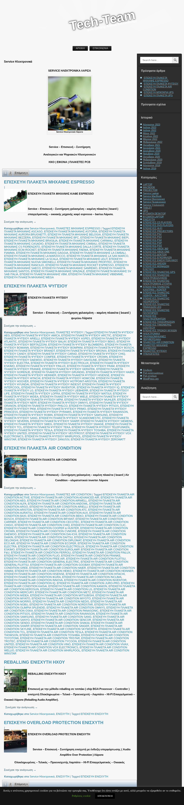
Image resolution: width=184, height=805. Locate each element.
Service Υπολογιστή (153, 205)
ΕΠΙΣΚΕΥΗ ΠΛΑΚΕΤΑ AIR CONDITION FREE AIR (34, 558)
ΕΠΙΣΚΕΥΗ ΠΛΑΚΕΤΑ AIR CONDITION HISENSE (34, 573)
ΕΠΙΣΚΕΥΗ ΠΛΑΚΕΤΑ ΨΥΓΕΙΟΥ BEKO (91, 341)
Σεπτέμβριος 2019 (152, 162)
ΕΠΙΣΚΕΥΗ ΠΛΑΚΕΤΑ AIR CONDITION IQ (29, 583)
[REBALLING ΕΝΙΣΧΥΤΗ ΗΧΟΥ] (16, 691)
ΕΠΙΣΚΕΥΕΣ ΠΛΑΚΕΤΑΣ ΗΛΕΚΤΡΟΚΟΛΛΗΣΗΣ (156, 276)
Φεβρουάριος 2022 (152, 142)
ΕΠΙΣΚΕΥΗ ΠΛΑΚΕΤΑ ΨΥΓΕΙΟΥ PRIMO (61, 408)
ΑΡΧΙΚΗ (80, 48)
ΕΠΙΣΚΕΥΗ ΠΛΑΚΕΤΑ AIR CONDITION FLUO (32, 555)
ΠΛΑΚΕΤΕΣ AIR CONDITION (73, 494)
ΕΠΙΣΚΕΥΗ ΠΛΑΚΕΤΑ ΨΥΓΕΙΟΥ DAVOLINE (70, 359)
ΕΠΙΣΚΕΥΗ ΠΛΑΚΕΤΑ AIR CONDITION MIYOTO (61, 598)
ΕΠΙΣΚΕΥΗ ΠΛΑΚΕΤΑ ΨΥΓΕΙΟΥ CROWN (82, 356)
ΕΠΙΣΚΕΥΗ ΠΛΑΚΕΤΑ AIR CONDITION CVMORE (46, 531)
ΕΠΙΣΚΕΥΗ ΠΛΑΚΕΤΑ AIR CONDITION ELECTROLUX (51, 546)
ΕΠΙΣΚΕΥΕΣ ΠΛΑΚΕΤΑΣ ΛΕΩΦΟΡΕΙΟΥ (156, 300)
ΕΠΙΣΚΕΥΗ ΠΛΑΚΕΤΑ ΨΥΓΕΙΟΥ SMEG (28, 424)
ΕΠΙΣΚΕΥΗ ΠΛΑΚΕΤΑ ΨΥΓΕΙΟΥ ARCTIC (86, 335)
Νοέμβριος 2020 (151, 153)
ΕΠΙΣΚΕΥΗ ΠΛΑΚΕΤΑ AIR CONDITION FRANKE (90, 555)
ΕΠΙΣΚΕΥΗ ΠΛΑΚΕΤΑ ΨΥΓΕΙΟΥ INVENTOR (48, 387)
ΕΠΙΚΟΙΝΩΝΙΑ (100, 48)
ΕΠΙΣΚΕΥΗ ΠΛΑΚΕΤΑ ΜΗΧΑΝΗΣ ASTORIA (70, 231)
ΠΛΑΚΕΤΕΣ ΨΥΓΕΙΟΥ (69, 332)
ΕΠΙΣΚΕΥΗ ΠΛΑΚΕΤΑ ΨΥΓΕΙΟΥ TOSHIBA (80, 430)
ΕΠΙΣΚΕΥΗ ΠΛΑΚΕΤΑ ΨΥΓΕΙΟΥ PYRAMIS (45, 411)
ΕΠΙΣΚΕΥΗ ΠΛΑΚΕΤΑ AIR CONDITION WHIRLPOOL (48, 650)
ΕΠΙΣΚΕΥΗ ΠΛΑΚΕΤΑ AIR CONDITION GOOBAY (60, 564)
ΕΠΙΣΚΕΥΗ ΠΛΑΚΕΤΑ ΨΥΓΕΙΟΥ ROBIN (28, 414)
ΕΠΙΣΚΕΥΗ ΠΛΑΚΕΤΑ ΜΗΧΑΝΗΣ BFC (55, 237)
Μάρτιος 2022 (150, 139)
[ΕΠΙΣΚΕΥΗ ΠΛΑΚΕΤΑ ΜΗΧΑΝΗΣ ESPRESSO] (16, 211)
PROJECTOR (150, 190)
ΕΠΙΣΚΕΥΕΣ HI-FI (152, 228)
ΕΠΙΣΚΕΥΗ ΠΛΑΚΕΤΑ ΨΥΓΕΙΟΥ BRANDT (29, 350)
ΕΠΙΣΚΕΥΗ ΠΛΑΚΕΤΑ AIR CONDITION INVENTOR (95, 580)
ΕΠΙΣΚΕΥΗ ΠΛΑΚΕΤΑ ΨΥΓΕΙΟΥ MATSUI (86, 393)
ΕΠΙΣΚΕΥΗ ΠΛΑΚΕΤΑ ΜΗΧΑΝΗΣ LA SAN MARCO (97, 255)
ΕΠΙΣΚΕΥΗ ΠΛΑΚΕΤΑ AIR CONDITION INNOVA (33, 580)
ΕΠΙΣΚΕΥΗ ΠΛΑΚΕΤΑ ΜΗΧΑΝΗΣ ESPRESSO (49, 182)
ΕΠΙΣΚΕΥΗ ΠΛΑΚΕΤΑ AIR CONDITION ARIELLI (58, 506)
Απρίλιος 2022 (150, 136)
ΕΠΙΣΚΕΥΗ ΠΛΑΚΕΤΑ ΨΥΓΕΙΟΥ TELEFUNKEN (100, 427)
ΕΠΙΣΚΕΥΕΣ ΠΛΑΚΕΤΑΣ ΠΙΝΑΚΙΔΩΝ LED (156, 306)
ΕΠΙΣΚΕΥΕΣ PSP (152, 243)
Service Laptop (151, 193)
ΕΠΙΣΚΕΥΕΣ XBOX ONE (156, 251)
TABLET (147, 208)
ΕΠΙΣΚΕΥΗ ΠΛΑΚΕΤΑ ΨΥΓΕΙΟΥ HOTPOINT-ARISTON (63, 381)
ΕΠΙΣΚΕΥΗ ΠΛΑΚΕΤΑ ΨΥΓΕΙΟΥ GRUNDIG (58, 372)
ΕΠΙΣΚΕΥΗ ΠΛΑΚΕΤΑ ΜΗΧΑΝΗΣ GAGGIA (42, 252)
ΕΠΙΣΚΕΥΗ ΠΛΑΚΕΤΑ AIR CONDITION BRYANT (44, 518)
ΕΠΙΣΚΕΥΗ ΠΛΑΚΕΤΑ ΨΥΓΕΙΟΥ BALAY (42, 341)
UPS (145, 210)
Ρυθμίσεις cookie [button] (81, 795)
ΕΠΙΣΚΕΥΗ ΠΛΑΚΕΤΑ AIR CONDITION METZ (63, 592)
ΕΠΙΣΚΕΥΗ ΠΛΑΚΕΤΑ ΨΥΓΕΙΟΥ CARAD (52, 353)
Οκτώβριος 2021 (151, 145)
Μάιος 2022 (149, 133)
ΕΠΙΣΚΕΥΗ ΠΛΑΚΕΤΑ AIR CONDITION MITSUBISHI (62, 595)
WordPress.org (150, 378)
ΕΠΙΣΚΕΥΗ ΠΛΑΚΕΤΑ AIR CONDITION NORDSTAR (61, 604)
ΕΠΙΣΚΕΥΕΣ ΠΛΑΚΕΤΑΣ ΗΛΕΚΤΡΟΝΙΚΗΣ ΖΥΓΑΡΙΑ (157, 282)
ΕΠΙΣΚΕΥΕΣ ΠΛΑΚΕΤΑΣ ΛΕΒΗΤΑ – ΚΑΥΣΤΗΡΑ (156, 294)
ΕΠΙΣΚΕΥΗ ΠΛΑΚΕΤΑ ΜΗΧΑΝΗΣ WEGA (29, 277)
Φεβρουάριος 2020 (152, 159)
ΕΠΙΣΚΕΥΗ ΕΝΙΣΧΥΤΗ (94, 713)
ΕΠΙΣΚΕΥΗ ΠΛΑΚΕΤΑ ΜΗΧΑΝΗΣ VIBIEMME (95, 274)
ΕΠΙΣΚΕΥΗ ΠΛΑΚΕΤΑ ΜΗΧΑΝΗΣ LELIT (83, 258)
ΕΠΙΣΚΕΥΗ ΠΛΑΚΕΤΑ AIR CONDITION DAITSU (44, 537)
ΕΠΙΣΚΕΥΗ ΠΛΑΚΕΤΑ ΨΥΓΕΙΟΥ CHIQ (101, 353)
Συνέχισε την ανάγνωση (20, 221)
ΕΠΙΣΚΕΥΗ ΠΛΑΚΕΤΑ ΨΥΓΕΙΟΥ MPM (40, 399)
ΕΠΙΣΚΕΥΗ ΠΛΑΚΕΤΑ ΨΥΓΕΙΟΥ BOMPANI (56, 347)
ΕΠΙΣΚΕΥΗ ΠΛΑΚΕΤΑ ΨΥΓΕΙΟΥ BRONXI (81, 350)
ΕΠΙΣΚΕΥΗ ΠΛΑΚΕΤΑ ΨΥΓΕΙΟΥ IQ (98, 387)
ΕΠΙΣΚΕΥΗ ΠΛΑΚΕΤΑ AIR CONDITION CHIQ (42, 525)
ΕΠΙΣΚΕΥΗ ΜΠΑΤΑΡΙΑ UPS (159, 92)
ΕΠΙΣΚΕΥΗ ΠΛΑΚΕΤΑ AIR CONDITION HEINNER (103, 570)
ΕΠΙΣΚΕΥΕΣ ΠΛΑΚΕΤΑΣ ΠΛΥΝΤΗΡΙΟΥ (156, 311)
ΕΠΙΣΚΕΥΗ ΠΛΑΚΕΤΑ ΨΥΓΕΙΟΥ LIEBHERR (61, 390)
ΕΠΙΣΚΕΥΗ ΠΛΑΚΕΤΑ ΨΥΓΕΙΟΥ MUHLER (90, 399)
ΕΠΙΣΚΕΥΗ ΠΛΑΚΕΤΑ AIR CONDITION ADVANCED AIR (65, 497)
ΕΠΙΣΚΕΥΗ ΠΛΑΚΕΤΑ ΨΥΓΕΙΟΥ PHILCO (43, 405)
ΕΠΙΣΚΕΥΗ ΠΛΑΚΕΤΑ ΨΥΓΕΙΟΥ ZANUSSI (43, 439)
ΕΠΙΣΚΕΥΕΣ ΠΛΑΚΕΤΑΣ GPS (159, 272)
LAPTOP (147, 184)
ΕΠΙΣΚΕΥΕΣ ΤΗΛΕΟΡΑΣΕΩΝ (159, 322)
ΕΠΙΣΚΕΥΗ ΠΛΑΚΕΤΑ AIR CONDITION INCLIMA (91, 577)
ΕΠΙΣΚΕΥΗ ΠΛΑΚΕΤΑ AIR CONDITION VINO (43, 644)
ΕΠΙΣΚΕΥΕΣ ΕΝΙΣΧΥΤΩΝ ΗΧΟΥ (160, 260)
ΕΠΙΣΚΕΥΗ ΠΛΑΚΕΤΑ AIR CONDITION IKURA (32, 577)
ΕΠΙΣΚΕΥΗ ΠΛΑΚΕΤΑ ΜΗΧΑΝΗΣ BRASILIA (31, 240)
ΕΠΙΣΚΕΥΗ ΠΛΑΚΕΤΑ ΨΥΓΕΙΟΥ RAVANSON (100, 411)
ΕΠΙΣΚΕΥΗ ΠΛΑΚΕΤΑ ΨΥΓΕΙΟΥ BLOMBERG (76, 344)
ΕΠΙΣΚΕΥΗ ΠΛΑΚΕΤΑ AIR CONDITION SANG (63, 616)
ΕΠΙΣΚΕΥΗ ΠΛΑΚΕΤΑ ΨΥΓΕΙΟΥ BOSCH (109, 347)
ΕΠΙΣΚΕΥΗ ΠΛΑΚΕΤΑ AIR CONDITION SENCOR (61, 619)
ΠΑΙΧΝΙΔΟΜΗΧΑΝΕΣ (154, 336)
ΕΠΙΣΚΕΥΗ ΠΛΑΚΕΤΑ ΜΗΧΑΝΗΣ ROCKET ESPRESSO (79, 265)
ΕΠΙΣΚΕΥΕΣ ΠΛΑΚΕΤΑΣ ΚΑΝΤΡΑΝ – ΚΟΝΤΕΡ (156, 288)
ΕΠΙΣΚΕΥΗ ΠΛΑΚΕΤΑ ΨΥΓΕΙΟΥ (35, 286)
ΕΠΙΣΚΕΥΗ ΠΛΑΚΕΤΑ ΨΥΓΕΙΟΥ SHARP (54, 421)
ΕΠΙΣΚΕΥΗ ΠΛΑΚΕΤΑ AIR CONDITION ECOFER (46, 543)
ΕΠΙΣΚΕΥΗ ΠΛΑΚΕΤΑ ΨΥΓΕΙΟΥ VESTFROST (56, 433)
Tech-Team (102, 20)
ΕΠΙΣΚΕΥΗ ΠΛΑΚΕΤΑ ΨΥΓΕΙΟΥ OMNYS (63, 402)
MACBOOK (149, 187)
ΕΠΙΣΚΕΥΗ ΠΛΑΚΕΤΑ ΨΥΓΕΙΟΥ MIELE (64, 396)
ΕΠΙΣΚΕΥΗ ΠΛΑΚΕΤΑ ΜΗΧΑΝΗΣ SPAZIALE (58, 271)
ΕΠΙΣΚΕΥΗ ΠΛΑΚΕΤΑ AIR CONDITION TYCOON (47, 641)
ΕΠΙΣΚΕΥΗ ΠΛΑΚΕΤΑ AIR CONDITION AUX (61, 512)
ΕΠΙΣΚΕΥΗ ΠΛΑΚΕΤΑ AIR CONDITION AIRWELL (57, 500)
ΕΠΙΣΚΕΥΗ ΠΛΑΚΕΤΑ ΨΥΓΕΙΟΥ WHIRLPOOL (53, 436)
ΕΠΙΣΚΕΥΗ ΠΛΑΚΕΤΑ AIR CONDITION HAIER (57, 567)
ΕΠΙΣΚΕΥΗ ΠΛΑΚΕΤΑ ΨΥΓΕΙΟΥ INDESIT (56, 384)
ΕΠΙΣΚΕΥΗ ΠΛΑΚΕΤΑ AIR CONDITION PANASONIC (66, 610)
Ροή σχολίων (150, 376)
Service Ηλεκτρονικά (42, 228)
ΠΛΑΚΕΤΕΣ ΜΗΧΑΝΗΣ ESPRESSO (78, 228)
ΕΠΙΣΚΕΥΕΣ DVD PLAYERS (158, 225)
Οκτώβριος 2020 (151, 156)
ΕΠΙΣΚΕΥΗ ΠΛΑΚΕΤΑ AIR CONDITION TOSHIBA (50, 635)
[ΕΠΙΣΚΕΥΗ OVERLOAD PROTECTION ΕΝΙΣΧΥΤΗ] (16, 752)
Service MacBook (152, 196)
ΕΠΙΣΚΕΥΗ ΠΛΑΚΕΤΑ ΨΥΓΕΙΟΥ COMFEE (30, 356)
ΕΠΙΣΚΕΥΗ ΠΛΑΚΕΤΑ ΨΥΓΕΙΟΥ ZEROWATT (98, 439)
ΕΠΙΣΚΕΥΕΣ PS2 (152, 234)
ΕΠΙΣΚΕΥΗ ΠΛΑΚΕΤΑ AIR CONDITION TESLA (55, 632)
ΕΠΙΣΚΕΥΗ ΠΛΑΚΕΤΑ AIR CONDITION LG (66, 589)
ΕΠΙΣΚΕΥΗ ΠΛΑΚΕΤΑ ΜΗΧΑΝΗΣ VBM (43, 274)
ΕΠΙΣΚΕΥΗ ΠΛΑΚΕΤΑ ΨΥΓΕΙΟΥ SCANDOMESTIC (70, 417)
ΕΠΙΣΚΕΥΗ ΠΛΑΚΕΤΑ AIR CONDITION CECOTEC (48, 521)
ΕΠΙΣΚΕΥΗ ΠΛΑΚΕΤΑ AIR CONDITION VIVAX (100, 644)
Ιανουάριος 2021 (151, 148)
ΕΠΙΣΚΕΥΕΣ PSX (152, 245)
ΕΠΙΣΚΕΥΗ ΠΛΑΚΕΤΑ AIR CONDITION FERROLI (41, 552)
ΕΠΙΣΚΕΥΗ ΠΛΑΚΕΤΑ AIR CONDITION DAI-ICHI (47, 534)
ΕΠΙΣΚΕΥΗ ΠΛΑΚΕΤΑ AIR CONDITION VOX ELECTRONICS (41, 647)
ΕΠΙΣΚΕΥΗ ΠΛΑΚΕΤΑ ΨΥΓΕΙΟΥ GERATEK (68, 369)
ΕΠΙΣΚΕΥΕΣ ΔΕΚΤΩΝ (155, 254)
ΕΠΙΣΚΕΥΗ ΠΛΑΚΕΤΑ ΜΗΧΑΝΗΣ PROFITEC (84, 262)
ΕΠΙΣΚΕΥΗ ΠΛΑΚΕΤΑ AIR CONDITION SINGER (60, 625)
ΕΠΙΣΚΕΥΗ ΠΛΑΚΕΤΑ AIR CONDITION (42, 448)
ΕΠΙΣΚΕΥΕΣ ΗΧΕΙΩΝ (154, 263)
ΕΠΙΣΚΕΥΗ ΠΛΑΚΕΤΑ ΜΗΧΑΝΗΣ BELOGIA (74, 234)
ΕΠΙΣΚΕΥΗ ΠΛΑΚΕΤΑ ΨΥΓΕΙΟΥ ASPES (65, 338)
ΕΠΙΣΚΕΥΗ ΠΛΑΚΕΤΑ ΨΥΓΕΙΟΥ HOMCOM (68, 378)
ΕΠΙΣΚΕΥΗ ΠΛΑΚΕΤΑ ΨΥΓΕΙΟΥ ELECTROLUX (60, 362)
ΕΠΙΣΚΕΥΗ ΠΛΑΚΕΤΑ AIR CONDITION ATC (60, 509)
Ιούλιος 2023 (149, 127)
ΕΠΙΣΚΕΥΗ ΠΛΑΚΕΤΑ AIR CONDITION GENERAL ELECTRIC (41, 561)
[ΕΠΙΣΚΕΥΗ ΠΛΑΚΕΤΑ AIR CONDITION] (16, 477)
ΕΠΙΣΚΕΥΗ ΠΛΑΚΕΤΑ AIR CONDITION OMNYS (76, 607)
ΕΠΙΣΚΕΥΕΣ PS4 (152, 240)
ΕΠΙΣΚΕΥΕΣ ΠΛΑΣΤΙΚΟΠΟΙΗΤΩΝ (154, 317)
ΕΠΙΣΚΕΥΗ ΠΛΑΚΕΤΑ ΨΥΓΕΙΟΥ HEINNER (30, 375)
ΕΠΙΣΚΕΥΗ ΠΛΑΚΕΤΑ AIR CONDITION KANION (77, 586)
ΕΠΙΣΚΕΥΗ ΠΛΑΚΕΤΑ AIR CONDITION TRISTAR (50, 638)
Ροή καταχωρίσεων (153, 373)
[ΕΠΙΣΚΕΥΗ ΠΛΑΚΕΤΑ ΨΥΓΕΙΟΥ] (16, 315)
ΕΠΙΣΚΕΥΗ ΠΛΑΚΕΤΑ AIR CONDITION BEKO (56, 515)
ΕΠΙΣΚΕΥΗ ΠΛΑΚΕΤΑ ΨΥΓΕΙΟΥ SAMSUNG (81, 414)
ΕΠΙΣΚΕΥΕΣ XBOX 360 (155, 248)
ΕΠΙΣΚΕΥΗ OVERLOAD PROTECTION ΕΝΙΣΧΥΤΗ (53, 722)
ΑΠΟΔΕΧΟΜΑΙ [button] (105, 796)
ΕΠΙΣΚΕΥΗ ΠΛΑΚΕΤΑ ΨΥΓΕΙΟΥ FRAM (91, 366)
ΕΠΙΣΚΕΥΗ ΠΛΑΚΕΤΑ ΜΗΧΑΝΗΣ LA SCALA (31, 258)
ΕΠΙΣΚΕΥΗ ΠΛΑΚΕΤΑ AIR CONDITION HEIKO (43, 570)
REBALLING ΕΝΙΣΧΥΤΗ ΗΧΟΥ (34, 662)
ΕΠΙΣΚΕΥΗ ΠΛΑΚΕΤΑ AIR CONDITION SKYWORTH (65, 629)
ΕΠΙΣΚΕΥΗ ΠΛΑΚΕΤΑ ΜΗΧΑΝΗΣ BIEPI (104, 237)
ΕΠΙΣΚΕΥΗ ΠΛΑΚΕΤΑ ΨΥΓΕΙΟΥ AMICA (35, 335)
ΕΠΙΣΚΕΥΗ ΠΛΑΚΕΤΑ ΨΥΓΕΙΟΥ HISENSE (83, 375)
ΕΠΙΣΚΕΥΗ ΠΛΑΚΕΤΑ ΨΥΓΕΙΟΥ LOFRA (35, 393)
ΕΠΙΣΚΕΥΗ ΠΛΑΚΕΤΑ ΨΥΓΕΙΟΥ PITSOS (94, 405)
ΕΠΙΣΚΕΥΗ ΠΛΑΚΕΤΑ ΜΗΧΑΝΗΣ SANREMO (69, 268)
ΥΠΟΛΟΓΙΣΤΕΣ (151, 354)
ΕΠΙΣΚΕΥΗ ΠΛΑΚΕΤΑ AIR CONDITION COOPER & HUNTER (41, 528)
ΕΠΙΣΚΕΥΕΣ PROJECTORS (158, 231)
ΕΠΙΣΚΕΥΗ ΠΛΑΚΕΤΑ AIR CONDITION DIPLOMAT (50, 540)
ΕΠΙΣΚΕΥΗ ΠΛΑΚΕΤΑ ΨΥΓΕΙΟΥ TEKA (46, 427)
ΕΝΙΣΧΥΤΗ (62, 713)
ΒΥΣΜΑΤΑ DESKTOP (154, 213)
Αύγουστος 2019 (151, 165)
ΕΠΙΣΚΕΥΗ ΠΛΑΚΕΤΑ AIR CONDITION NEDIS (61, 601)
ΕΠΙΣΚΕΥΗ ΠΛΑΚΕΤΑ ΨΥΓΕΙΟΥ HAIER (110, 372)
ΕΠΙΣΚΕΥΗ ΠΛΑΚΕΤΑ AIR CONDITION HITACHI (95, 573)
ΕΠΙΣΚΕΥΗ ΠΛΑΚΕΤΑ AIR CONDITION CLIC (98, 525)
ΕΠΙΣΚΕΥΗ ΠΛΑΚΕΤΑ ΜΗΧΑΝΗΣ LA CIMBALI (98, 252)
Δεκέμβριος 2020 (151, 150)
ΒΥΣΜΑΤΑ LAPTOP (153, 216)
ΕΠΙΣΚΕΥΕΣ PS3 (152, 237)
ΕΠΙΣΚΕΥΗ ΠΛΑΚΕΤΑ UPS (158, 95)
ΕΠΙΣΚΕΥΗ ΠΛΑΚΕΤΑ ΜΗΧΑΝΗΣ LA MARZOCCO (34, 255)
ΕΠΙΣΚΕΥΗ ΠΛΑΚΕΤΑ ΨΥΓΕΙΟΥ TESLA (28, 430)
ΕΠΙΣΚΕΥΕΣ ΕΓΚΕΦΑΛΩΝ (157, 257)
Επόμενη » (21, 172)
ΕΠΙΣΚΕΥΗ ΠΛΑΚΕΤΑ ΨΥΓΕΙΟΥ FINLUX (41, 366)
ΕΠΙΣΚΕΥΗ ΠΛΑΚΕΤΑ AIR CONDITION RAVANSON (63, 613)
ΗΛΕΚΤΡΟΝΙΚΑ (151, 333)
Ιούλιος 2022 (149, 130)
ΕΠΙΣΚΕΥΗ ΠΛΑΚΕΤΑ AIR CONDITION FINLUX (101, 552)
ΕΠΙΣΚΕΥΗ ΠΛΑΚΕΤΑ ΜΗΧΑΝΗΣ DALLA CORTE (71, 246)
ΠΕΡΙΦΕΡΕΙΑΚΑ (152, 339)
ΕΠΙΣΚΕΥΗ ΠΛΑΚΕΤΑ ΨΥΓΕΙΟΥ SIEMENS (106, 421)
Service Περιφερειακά (154, 202)
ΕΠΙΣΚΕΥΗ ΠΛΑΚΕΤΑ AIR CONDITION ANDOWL (58, 503)
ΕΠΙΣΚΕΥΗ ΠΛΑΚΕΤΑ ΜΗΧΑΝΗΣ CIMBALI (71, 243)
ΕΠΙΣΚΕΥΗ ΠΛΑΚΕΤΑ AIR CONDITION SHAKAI (60, 622)
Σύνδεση (147, 370)
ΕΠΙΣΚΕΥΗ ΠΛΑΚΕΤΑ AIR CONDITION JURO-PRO (88, 583)
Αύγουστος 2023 (151, 124)
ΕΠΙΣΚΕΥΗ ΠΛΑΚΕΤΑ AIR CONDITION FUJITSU (96, 558)
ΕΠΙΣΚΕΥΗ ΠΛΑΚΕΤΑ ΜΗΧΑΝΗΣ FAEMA (63, 249)
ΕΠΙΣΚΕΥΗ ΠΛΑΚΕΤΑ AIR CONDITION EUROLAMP (47, 549)
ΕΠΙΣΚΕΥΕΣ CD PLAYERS (157, 222)
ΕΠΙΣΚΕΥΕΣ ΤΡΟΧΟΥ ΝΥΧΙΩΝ (160, 330)
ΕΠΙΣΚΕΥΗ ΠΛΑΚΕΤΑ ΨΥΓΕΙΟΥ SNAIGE (79, 424)
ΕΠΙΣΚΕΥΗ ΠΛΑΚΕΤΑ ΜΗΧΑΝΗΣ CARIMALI (86, 240)
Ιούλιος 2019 (149, 168)
